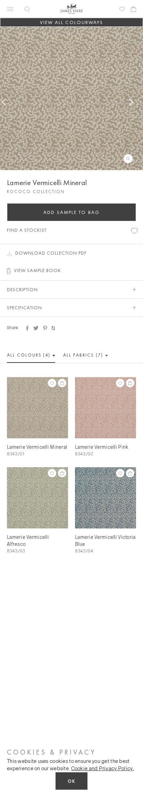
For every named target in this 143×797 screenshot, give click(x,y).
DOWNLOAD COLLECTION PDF (51, 253)
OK (71, 781)
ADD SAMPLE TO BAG (71, 212)
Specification (24, 307)
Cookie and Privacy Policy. (102, 768)
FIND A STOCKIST (27, 230)
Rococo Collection (36, 191)
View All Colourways (71, 22)
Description (22, 289)
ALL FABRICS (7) (83, 355)
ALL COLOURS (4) (29, 355)
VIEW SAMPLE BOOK (37, 270)
